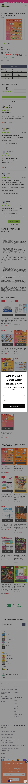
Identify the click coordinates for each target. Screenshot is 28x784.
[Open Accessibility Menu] (9, 781)
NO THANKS (14, 394)
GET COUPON (14, 406)
